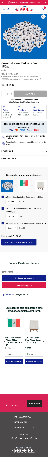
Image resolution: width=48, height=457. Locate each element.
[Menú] (4, 9)
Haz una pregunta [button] (24, 285)
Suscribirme (34, 403)
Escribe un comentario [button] (24, 278)
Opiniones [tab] (6, 294)
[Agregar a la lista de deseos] (43, 16)
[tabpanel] (24, 36)
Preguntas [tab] (20, 294)
